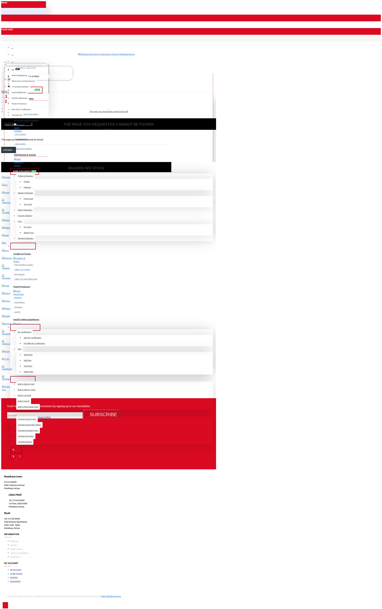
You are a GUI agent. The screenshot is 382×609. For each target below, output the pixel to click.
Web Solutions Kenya (111, 596)
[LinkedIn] (17, 449)
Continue (7, 150)
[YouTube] (17, 457)
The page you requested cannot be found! (108, 111)
